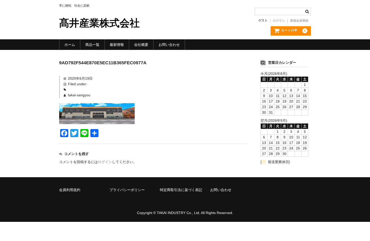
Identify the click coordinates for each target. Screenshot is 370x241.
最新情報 (117, 45)
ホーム (69, 45)
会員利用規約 (69, 190)
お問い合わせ (169, 45)
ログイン (279, 20)
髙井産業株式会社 (99, 22)
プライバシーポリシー (127, 190)
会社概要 (141, 45)
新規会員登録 (299, 20)
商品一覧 (92, 45)
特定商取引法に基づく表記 (181, 190)
